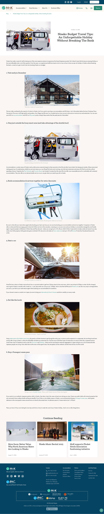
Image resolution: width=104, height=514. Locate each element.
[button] (20, 8)
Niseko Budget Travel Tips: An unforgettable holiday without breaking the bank (32, 13)
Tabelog (42, 342)
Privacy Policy (77, 476)
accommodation (18, 115)
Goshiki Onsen (37, 392)
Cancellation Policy (78, 472)
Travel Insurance (78, 474)
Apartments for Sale (93, 475)
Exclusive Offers (55, 8)
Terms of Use (77, 478)
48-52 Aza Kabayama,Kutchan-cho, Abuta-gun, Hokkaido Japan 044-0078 (52, 481)
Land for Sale (91, 478)
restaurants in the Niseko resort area (19, 338)
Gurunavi (34, 342)
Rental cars (75, 286)
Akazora (65, 474)
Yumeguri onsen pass (81, 398)
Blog (7, 13)
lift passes (32, 115)
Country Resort (38, 171)
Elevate (74, 231)
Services (90, 470)
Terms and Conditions (79, 470)
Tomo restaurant (57, 231)
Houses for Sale (92, 473)
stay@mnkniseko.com (53, 473)
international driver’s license (49, 292)
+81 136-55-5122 (52, 470)
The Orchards (28, 171)
